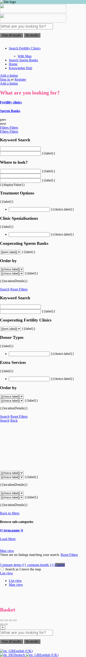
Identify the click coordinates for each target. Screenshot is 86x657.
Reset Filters (19, 289)
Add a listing (9, 75)
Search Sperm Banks (23, 60)
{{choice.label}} (62, 209)
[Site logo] (33, 12)
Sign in (5, 79)
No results (32, 35)
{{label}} (48, 153)
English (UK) (23, 651)
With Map (25, 56)
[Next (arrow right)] (6, 624)
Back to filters (9, 513)
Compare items (27, 565)
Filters (4, 127)
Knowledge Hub (20, 68)
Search (4, 289)
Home (13, 64)
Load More (8, 539)
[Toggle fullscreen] (10, 620)
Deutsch (19, 655)
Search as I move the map (23, 569)
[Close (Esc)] (2, 620)
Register (20, 79)
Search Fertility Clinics (25, 48)
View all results (11, 35)
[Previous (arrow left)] (2, 624)
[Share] (6, 620)
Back (14, 420)
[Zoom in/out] (15, 620)
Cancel (60, 565)
